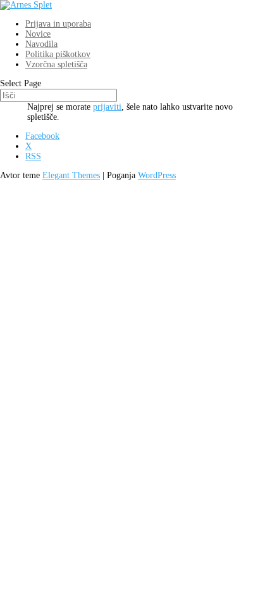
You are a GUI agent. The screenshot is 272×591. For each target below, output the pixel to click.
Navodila (41, 44)
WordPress (157, 175)
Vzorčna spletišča (56, 64)
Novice (38, 34)
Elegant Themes (71, 175)
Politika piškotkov (57, 54)
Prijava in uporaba (58, 24)
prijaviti (107, 107)
